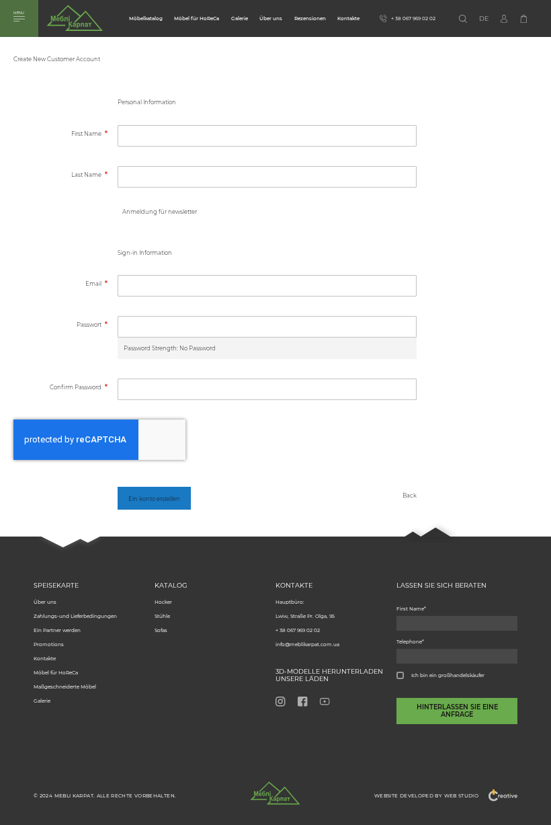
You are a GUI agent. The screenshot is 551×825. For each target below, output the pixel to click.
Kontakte (348, 18)
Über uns (270, 18)
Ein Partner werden (57, 630)
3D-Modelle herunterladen (329, 671)
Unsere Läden (302, 678)
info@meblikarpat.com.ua (307, 644)
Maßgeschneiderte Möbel (65, 687)
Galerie (239, 18)
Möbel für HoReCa (196, 18)
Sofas (161, 630)
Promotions (49, 644)
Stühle (162, 616)
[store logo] (74, 21)
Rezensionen (310, 18)
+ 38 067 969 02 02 (298, 630)
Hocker (163, 602)
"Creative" (497, 795)
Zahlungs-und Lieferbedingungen (75, 616)
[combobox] (479, 19)
